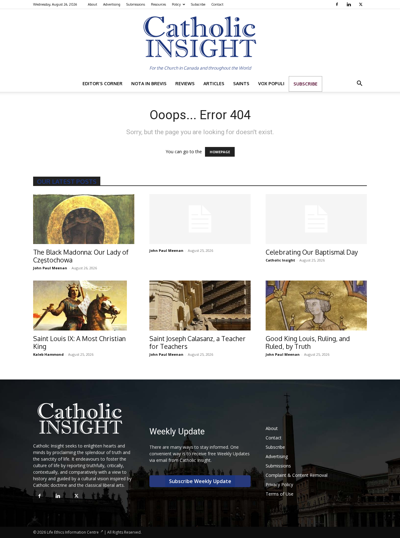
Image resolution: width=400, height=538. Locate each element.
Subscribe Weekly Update (200, 481)
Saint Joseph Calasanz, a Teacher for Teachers (197, 342)
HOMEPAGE (220, 151)
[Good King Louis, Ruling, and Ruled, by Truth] (316, 305)
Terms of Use (279, 494)
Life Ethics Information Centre (73, 532)
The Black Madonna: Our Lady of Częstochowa (80, 256)
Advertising (111, 4)
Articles (213, 83)
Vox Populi (271, 83)
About (92, 4)
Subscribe (198, 4)
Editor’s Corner (102, 83)
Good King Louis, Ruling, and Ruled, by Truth (308, 342)
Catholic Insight (280, 260)
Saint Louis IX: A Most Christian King (79, 342)
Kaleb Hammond (48, 354)
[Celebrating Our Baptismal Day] (316, 219)
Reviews (185, 83)
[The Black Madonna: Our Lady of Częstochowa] (83, 219)
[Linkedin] (349, 4)
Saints (241, 83)
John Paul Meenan (50, 268)
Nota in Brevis (149, 83)
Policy (176, 4)
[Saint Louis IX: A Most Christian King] (83, 305)
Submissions (135, 4)
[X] (361, 4)
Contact (217, 4)
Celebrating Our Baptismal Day (312, 252)
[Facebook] (337, 4)
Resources (158, 4)
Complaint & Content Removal (297, 475)
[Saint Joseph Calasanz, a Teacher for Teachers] (200, 305)
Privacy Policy (279, 484)
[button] (359, 84)
